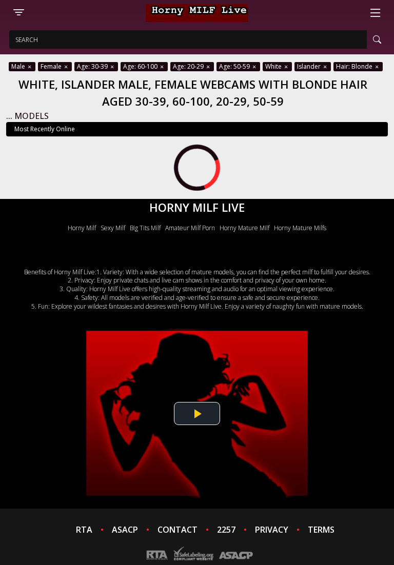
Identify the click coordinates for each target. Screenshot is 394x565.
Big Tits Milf (145, 228)
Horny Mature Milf (244, 228)
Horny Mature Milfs (300, 228)
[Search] (377, 39)
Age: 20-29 (189, 66)
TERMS (321, 529)
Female (52, 66)
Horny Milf (82, 228)
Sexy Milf (113, 228)
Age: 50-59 (235, 66)
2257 (226, 529)
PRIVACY (271, 529)
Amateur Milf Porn (190, 228)
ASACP (125, 529)
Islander (309, 66)
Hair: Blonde (355, 66)
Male (19, 66)
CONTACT (177, 529)
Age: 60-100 (141, 66)
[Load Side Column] (18, 13)
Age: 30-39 (93, 66)
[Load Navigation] (375, 13)
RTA (84, 529)
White (274, 66)
